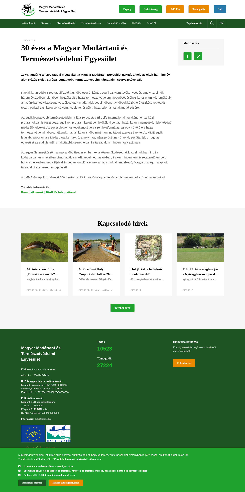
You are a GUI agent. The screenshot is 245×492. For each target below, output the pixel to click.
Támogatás (198, 9)
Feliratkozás (184, 363)
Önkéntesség (151, 9)
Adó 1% (175, 9)
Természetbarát (66, 23)
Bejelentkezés (194, 23)
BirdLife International (61, 192)
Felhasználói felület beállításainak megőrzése (50, 475)
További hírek (122, 307)
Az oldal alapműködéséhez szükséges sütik (48, 466)
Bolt (220, 9)
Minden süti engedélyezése (65, 483)
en (221, 23)
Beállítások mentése (32, 483)
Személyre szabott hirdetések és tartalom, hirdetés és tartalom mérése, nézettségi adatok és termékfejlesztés (85, 470)
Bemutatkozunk (32, 192)
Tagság (127, 9)
